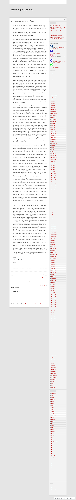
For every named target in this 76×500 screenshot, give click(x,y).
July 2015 (53, 335)
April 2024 (53, 129)
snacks (52, 459)
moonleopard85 (15, 268)
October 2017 (53, 280)
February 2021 (53, 199)
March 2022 (53, 173)
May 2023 (53, 149)
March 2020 (53, 222)
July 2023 (53, 145)
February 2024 (53, 133)
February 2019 (53, 248)
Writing (52, 479)
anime (52, 395)
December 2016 (54, 300)
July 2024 (53, 123)
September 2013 (54, 377)
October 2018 (53, 256)
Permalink (29, 268)
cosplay (52, 413)
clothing (52, 407)
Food (52, 423)
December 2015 (54, 324)
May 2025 (53, 103)
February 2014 (53, 369)
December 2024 (54, 113)
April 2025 (53, 105)
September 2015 (54, 330)
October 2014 (53, 353)
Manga (52, 435)
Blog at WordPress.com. (14, 498)
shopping (52, 457)
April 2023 (53, 151)
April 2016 (53, 316)
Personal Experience (55, 445)
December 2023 (54, 137)
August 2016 (53, 308)
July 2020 (53, 214)
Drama (52, 417)
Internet (52, 429)
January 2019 (53, 250)
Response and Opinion (55, 449)
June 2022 (53, 167)
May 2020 (53, 218)
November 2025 (54, 91)
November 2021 (54, 181)
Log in (52, 487)
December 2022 (54, 157)
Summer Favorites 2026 (55, 25)
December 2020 (54, 204)
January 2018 (53, 274)
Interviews (53, 431)
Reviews (52, 453)
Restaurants (53, 451)
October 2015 (53, 328)
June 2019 (53, 240)
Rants (52, 447)
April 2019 (53, 244)
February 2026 (53, 85)
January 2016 (53, 322)
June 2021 (53, 191)
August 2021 (53, 187)
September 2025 (54, 95)
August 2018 (53, 260)
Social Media (53, 461)
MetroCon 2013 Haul (17, 276)
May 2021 (53, 193)
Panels (52, 443)
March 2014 (53, 367)
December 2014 (54, 349)
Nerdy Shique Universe (21, 10)
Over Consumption (54, 441)
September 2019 (54, 234)
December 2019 (54, 228)
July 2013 (53, 381)
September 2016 (54, 306)
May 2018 (53, 266)
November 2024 (54, 115)
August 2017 (53, 284)
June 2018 (53, 264)
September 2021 (54, 185)
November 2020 (54, 206)
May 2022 (53, 169)
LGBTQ (52, 433)
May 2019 (53, 242)
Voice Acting (53, 477)
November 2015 (54, 326)
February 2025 (53, 109)
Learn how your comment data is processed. (33, 303)
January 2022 (53, 177)
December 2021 (54, 179)
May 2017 (53, 290)
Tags (52, 463)
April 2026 (53, 81)
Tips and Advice (54, 469)
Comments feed (54, 491)
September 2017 (54, 282)
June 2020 (53, 216)
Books (52, 401)
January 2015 (53, 347)
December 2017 (54, 276)
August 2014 (53, 357)
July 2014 (53, 359)
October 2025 (53, 93)
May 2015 (53, 339)
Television (53, 467)
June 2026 (53, 77)
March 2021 (53, 197)
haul (52, 427)
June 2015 (53, 337)
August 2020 (53, 212)
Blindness (53, 399)
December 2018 (54, 252)
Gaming (52, 425)
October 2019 (53, 232)
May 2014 (53, 363)
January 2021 (53, 201)
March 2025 (53, 107)
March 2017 (53, 294)
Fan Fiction (53, 419)
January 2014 (53, 371)
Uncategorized (17, 270)
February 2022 (53, 175)
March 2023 (53, 153)
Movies (52, 437)
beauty (52, 397)
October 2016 (53, 304)
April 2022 (53, 171)
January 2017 (53, 298)
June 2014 (53, 361)
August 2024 (53, 121)
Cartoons (53, 405)
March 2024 (53, 131)
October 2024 (53, 117)
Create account (54, 485)
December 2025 (54, 89)
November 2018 (54, 254)
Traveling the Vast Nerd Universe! (16, 12)
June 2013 (53, 383)
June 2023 (53, 147)
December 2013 (54, 373)
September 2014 (54, 355)
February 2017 (53, 296)
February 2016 (53, 320)
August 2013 (53, 379)
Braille (52, 403)
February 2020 (53, 224)
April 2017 (53, 292)
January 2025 (53, 111)
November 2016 (54, 302)
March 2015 (53, 343)
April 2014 (53, 365)
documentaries (53, 415)
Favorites (53, 421)
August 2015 (53, 332)
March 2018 (53, 270)
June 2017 (53, 288)
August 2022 (53, 163)
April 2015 (53, 341)
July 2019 (53, 238)
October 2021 (53, 183)
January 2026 (53, 87)
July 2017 (53, 286)
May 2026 (53, 79)
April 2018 (53, 268)
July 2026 (53, 75)
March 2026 (53, 83)
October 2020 (53, 208)
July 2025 (53, 99)
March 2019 (53, 246)
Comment (43, 300)
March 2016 (53, 318)
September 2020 (54, 210)
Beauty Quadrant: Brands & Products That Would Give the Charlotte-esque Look (57, 38)
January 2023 (53, 155)
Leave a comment (43, 268)
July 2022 (53, 165)
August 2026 (53, 73)
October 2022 (53, 161)
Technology (53, 465)
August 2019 (53, 236)
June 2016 (53, 312)
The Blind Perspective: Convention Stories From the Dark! (18, 3)
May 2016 (53, 314)
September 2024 (54, 119)
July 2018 (53, 262)
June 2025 (53, 101)
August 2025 (53, 97)
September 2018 (54, 258)
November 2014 (54, 351)
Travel (52, 471)
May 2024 (53, 127)
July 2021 (53, 189)
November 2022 (54, 159)
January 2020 (53, 226)
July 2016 (53, 310)
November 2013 (54, 375)
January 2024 (53, 135)
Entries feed (53, 489)
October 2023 (53, 141)
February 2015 (53, 345)
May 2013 (53, 385)
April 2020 (53, 220)
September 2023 (54, 143)
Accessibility (53, 393)
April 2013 (53, 387)
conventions (53, 411)
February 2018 (53, 272)
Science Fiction (54, 455)
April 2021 (53, 195)
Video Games (53, 475)
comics (52, 409)
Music (52, 439)
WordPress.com (54, 493)
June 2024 (53, 125)
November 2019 (54, 230)
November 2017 (54, 278)
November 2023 (54, 139)
